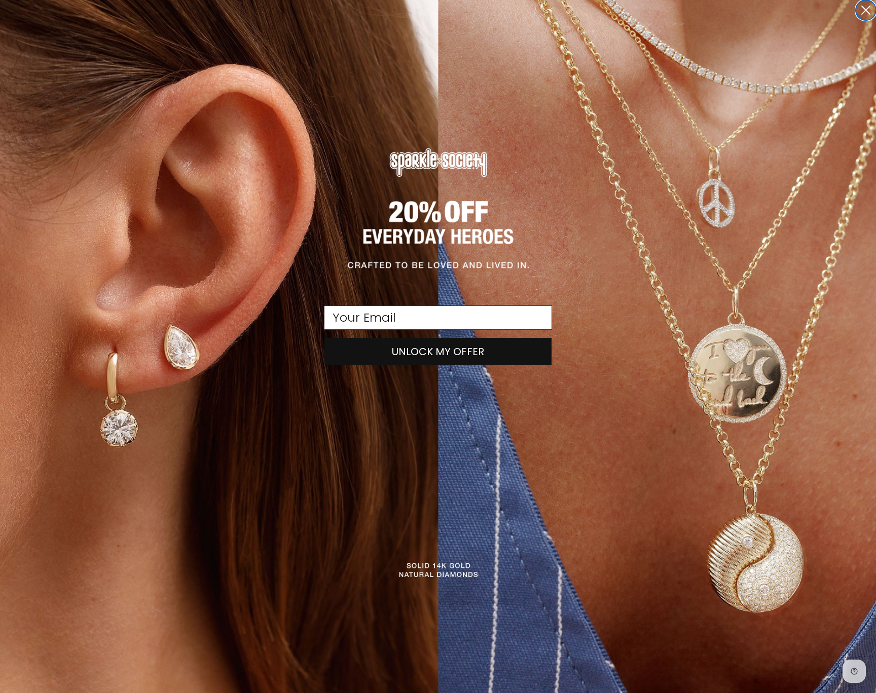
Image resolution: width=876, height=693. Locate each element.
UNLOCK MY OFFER (438, 351)
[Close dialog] (866, 10)
